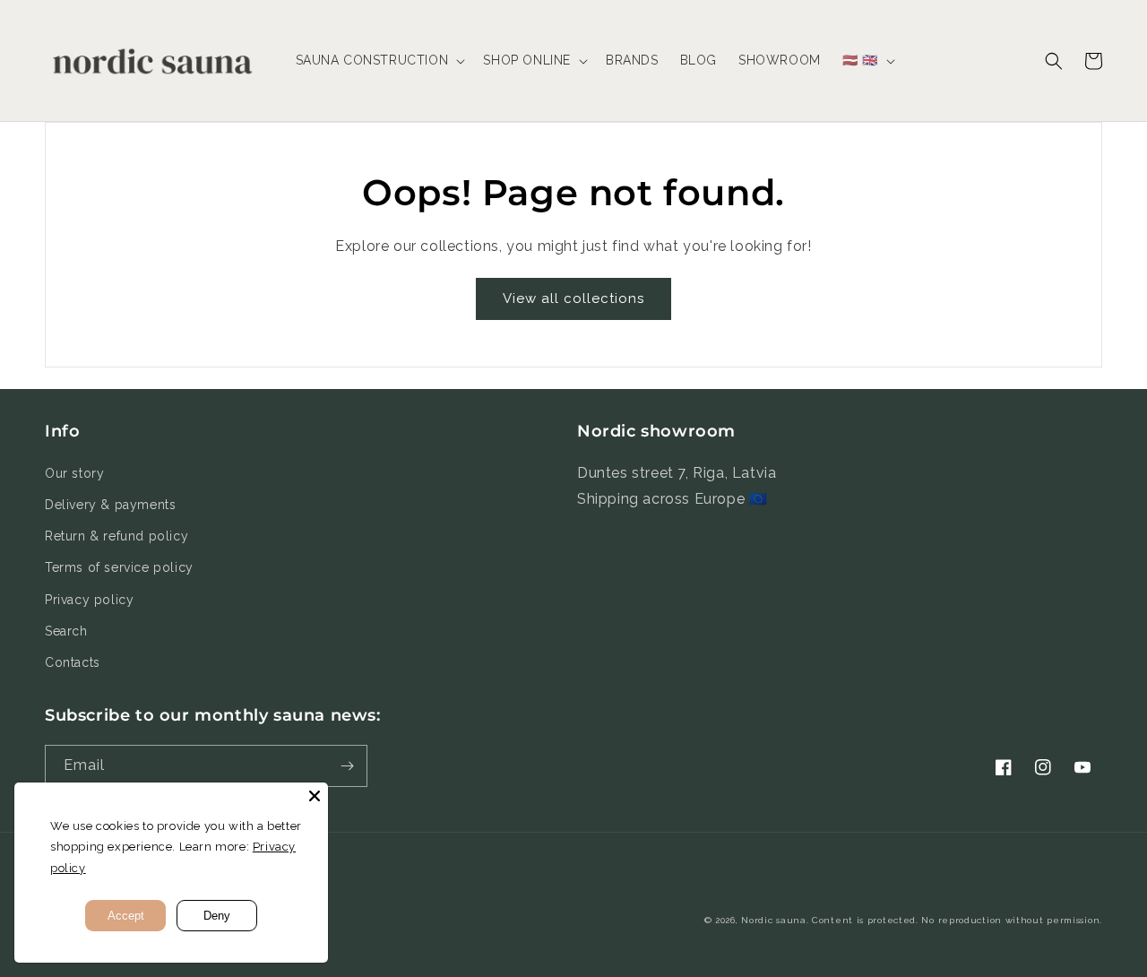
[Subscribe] (347, 766)
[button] (379, 60)
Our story (74, 473)
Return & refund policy (116, 536)
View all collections (573, 298)
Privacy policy (89, 599)
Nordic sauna (773, 920)
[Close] (314, 796)
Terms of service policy (119, 567)
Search (66, 631)
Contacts (72, 662)
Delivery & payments (110, 504)
